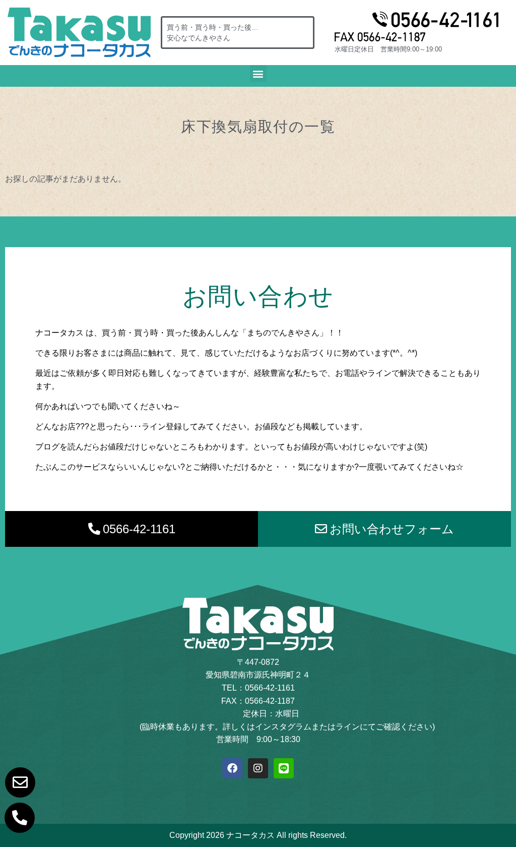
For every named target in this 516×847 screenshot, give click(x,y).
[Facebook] (232, 768)
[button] (258, 73)
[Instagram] (258, 768)
